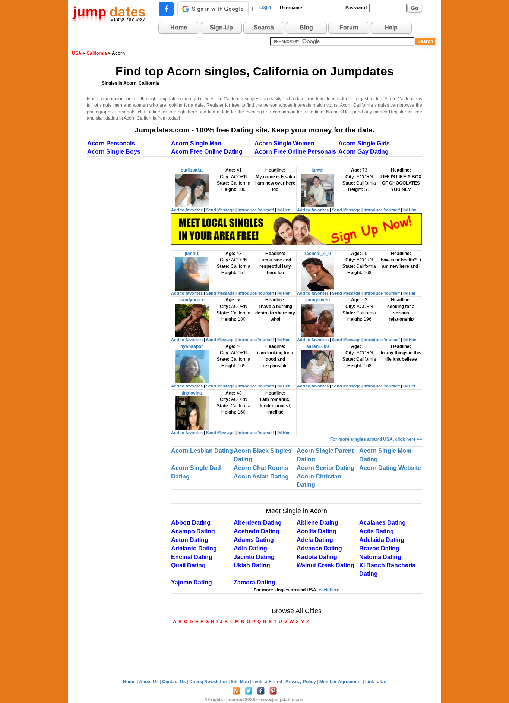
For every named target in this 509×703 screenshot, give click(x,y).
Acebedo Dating (256, 531)
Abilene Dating (317, 523)
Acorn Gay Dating (363, 151)
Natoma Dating (380, 557)
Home (178, 27)
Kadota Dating (317, 557)
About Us (149, 681)
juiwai (317, 170)
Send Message (220, 210)
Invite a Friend (267, 681)
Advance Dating (319, 548)
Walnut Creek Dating (325, 565)
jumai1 (192, 253)
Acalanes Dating (382, 523)
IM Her (283, 210)
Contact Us (174, 681)
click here (329, 590)
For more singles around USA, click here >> (376, 439)
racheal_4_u (317, 253)
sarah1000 (317, 346)
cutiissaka (192, 170)
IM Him (410, 210)
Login (265, 7)
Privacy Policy (301, 681)
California (96, 53)
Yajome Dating (191, 582)
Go (414, 8)
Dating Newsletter (208, 681)
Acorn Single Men (196, 143)
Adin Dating (250, 548)
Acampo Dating (193, 531)
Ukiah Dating (252, 565)
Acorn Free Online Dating (207, 151)
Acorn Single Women (284, 143)
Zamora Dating (254, 582)
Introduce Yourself (256, 210)
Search (264, 27)
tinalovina (191, 393)
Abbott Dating (191, 523)
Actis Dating (376, 531)
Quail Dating (188, 565)
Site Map (240, 681)
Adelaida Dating (381, 540)
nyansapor (191, 346)
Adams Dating (254, 540)
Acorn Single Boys (113, 151)
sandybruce (192, 299)
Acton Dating (189, 540)
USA (77, 53)
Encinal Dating (191, 557)
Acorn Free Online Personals (295, 151)
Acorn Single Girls (364, 143)
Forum (348, 27)
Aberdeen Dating (258, 523)
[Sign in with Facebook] (166, 9)
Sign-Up (221, 27)
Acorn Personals (111, 143)
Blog (306, 27)
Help (391, 27)
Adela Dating (315, 540)
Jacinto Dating (254, 557)
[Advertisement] (129, 278)
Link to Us (375, 681)
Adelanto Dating (194, 548)
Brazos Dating (379, 548)
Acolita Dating (316, 531)
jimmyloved (317, 299)
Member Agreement (341, 681)
